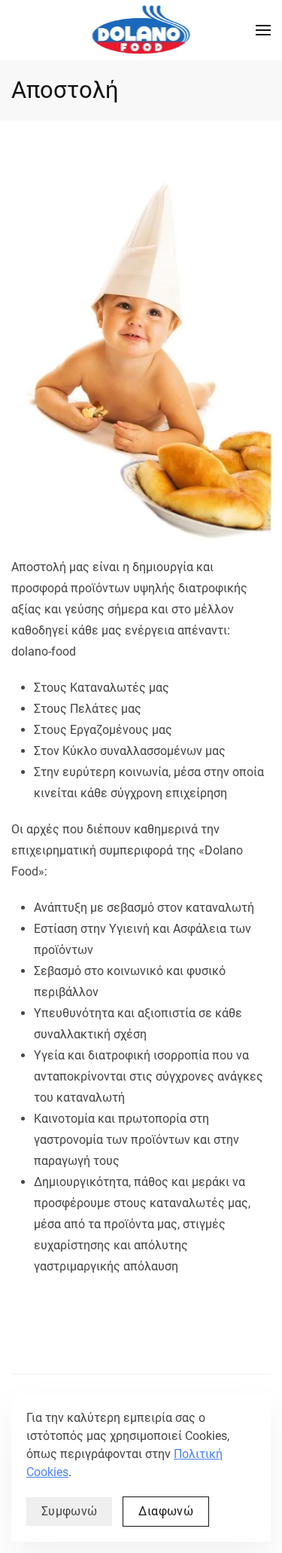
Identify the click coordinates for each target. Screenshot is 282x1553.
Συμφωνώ (69, 1511)
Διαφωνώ (165, 1511)
